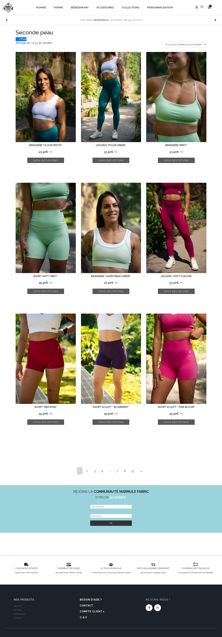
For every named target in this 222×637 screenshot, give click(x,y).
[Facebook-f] (149, 607)
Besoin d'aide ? (91, 599)
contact (86, 605)
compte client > (92, 611)
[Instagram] (157, 607)
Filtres (22, 39)
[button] (41, 7)
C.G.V (83, 617)
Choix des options (45, 160)
